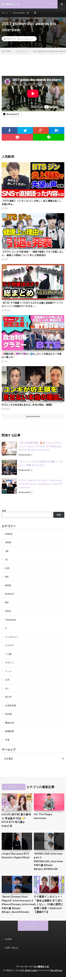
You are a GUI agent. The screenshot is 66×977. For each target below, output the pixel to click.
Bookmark (13, 114)
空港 (7, 739)
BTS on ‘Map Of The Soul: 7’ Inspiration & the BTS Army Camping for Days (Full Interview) (40, 484)
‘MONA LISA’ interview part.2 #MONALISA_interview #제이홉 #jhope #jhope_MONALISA (48, 861)
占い (7, 361)
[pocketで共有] (17, 137)
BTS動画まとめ (41, 966)
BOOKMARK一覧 (21, 13)
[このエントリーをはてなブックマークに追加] (56, 130)
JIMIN (8, 542)
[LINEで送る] (48, 137)
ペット (8, 671)
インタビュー (27, 39)
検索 (4, 510)
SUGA (7, 409)
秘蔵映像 (9, 731)
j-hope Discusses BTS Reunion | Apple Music (16, 855)
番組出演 (9, 722)
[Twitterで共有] (25, 130)
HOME (8, 939)
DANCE (9, 534)
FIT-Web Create (29, 970)
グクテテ (9, 645)
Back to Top (33, 926)
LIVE (7, 568)
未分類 (8, 714)
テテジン (9, 662)
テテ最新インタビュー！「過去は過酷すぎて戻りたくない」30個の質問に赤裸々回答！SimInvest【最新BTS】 (48, 904)
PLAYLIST (10, 594)
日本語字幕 (10, 705)
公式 (7, 679)
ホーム (5, 13)
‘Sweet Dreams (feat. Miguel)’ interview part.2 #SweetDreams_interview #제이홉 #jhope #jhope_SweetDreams (18, 904)
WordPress (56, 970)
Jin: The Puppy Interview (43, 816)
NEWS (7, 310)
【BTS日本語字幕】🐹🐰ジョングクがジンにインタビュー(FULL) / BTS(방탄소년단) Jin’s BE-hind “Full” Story (40, 446)
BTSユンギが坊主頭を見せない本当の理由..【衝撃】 (27, 404)
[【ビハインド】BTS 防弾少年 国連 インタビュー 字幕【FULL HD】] (9, 467)
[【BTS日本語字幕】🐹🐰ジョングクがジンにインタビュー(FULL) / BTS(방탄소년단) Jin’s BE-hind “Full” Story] (9, 448)
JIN (6, 208)
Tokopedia (10, 619)
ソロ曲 (8, 654)
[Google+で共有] (41, 130)
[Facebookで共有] (9, 130)
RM (6, 602)
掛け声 (8, 696)
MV (7, 576)
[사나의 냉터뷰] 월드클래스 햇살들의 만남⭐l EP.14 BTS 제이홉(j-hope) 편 (16, 820)
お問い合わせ (11, 947)
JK (6, 559)
